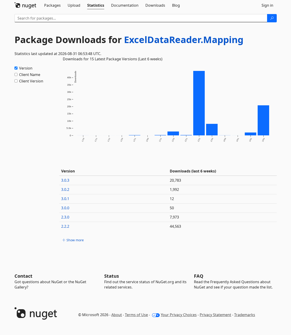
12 (172, 198)
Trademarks (244, 314)
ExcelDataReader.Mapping (183, 39)
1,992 (174, 189)
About (116, 314)
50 (172, 207)
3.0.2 (65, 189)
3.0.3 (65, 180)
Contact (23, 276)
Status (111, 276)
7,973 (174, 217)
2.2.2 (65, 226)
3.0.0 (65, 207)
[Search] (272, 18)
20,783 (175, 180)
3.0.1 (65, 198)
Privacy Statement (215, 314)
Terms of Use (136, 314)
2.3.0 (65, 217)
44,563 (175, 226)
